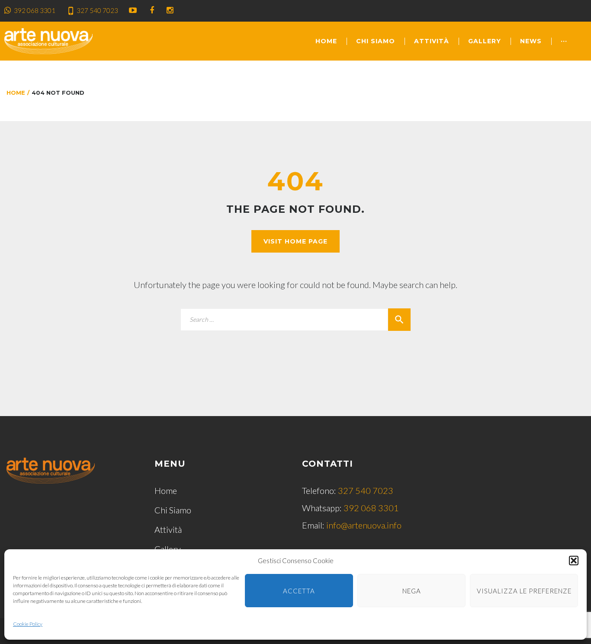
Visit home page (295, 241)
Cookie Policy (27, 624)
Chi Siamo (375, 41)
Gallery (484, 41)
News (531, 41)
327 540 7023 (97, 10)
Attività (431, 41)
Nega (411, 591)
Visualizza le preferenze (524, 591)
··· (564, 41)
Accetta (299, 591)
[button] (573, 560)
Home (326, 41)
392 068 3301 (34, 10)
